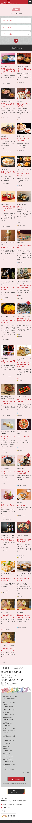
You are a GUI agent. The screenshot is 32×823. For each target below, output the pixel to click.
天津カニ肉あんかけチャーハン (8, 173)
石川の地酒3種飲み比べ (8, 540)
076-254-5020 (9, 685)
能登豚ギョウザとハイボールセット (8, 579)
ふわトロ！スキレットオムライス (8, 321)
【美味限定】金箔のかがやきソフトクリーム (8, 616)
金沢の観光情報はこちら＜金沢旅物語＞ (13, 804)
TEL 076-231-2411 (8, 725)
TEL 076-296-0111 (8, 720)
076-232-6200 (9, 677)
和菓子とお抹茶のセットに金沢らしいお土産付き (8, 71)
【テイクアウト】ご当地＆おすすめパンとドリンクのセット (24, 364)
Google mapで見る (16, 779)
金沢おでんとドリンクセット (8, 472)
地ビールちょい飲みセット (24, 246)
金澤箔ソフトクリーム (8, 247)
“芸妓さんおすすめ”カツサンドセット (24, 105)
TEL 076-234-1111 (8, 761)
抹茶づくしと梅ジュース (8, 506)
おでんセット (20, 207)
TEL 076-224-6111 (8, 706)
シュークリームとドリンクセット (24, 579)
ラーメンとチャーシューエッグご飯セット (24, 140)
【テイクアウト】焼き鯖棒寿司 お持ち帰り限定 (24, 320)
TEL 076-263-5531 (9, 769)
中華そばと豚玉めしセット (24, 70)
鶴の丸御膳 (4, 139)
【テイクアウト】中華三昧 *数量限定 (24, 541)
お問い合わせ (6, 807)
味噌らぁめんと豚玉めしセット (8, 105)
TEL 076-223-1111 (8, 756)
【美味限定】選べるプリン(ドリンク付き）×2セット (8, 208)
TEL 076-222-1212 (9, 740)
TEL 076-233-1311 (8, 733)
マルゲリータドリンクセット (24, 437)
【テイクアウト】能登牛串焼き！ (24, 400)
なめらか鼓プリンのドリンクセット (8, 437)
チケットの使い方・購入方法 (16, 791)
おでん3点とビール (22, 505)
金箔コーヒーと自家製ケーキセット (8, 362)
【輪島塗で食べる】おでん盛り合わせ (8, 402)
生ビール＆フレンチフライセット (8, 288)
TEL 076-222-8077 (9, 750)
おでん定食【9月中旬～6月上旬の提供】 (24, 472)
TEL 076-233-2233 (9, 714)
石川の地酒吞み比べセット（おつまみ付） (24, 286)
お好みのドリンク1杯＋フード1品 (24, 174)
